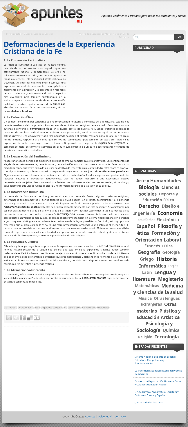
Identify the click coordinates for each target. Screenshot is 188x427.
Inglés (173, 265)
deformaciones (26, 307)
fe (65, 307)
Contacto (120, 416)
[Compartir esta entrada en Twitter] (9, 317)
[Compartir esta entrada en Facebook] (23, 317)
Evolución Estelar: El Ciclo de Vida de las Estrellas (29, 33)
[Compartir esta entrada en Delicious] (30, 317)
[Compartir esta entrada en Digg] (16, 317)
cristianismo (10, 307)
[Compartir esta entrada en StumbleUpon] (37, 317)
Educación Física (146, 219)
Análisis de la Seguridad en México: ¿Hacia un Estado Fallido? (104, 35)
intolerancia (74, 307)
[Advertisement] (97, 89)
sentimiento (103, 307)
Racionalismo (88, 307)
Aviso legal (105, 416)
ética (37, 307)
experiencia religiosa (52, 307)
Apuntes (90, 416)
